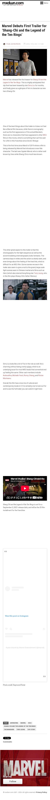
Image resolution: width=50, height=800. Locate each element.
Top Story (31, 729)
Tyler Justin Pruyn (13, 44)
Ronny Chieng (29, 375)
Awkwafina (7, 375)
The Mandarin (9, 729)
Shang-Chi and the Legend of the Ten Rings (20, 726)
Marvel (5, 80)
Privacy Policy (41, 792)
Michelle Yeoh (17, 375)
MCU (45, 135)
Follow (12, 781)
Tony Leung (38, 273)
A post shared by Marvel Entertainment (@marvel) (25, 648)
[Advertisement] (25, 419)
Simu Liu (31, 85)
